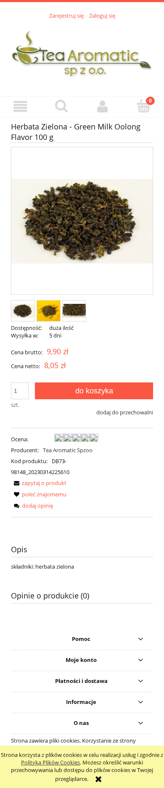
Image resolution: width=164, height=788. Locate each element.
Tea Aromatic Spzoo (68, 450)
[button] (20, 106)
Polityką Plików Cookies (50, 762)
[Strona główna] (82, 53)
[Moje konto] (102, 106)
